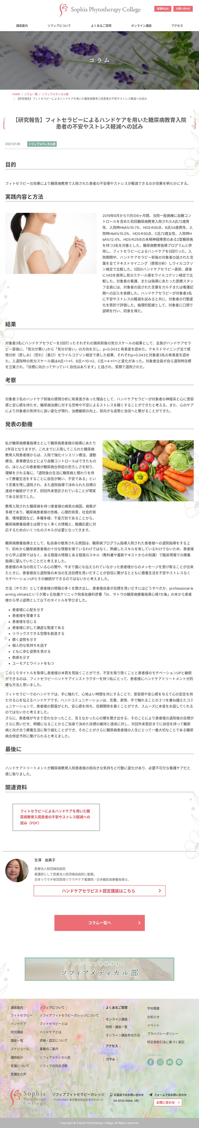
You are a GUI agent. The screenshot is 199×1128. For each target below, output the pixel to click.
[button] (22, 25)
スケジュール (20, 1049)
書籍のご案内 (49, 1049)
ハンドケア (18, 1024)
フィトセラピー (21, 1015)
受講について (20, 1066)
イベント (153, 1025)
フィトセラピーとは (54, 1024)
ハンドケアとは (50, 1032)
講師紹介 (17, 1057)
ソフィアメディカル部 (55, 94)
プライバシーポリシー (162, 1034)
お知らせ (153, 1017)
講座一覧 (17, 1040)
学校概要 (153, 1008)
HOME (16, 94)
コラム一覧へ (99, 923)
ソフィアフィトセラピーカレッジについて (69, 1015)
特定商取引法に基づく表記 (165, 1042)
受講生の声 (18, 1074)
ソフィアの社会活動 (54, 1066)
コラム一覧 (31, 94)
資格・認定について (54, 1040)
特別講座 (17, 1032)
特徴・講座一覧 (116, 1027)
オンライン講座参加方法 (123, 1035)
